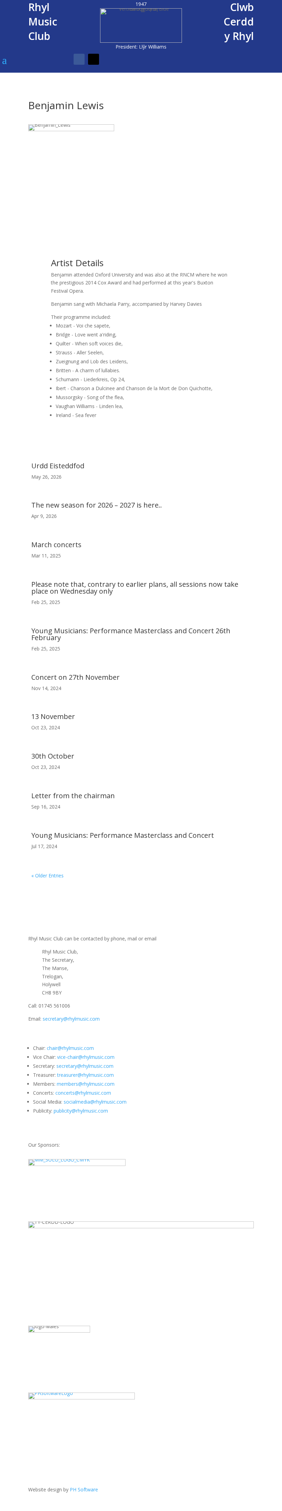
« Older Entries (47, 875)
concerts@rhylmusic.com (83, 1093)
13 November (53, 716)
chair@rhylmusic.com (70, 1048)
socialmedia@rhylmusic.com (95, 1101)
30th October (52, 756)
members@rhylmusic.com (86, 1084)
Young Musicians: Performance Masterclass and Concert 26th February (130, 634)
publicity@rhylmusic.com (81, 1110)
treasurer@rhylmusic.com (85, 1075)
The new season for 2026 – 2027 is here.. (96, 505)
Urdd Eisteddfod (57, 465)
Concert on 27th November (75, 677)
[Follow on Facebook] (79, 59)
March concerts (56, 544)
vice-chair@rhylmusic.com (86, 1057)
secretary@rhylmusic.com (71, 1018)
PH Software (84, 1489)
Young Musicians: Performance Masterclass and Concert (122, 835)
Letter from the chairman (73, 795)
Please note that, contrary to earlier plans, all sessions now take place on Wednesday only (134, 588)
